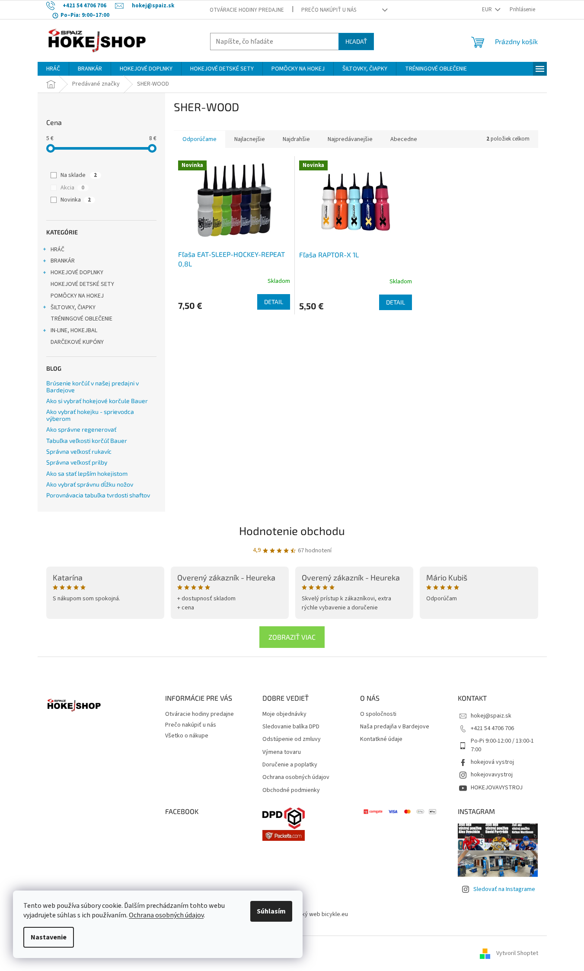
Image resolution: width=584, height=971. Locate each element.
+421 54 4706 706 (492, 728)
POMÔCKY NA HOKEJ (77, 296)
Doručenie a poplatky (289, 765)
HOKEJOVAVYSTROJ (497, 787)
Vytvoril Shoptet (517, 953)
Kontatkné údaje (381, 739)
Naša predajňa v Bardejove (394, 727)
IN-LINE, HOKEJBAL (74, 330)
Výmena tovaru (281, 752)
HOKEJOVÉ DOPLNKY (77, 272)
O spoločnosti (378, 714)
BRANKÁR (63, 260)
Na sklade (79, 175)
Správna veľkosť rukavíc (79, 451)
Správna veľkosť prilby (76, 462)
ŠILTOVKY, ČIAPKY (73, 307)
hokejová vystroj (492, 762)
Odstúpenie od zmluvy (291, 739)
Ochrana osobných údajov (166, 915)
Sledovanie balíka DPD (290, 727)
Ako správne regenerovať (81, 429)
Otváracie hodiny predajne (247, 10)
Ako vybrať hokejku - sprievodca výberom (90, 415)
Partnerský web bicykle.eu (314, 914)
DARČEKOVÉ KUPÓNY (77, 342)
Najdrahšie (296, 139)
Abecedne (403, 139)
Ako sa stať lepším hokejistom (87, 473)
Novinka (76, 199)
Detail (273, 301)
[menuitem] (53, 69)
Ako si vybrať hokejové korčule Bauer (97, 400)
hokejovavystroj (492, 774)
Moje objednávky (284, 714)
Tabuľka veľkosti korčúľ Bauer (86, 440)
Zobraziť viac (292, 637)
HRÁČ (57, 249)
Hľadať (356, 41)
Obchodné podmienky (291, 790)
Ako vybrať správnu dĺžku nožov (89, 484)
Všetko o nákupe (186, 735)
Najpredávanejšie (350, 139)
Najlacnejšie (249, 139)
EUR (487, 9)
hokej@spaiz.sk (491, 715)
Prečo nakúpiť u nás (328, 10)
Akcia (72, 187)
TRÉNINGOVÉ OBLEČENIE (81, 318)
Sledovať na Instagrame (504, 889)
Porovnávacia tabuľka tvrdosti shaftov (98, 495)
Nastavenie (49, 937)
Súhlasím (271, 911)
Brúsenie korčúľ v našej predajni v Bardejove (92, 386)
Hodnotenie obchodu (292, 530)
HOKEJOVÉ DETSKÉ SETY (82, 284)
